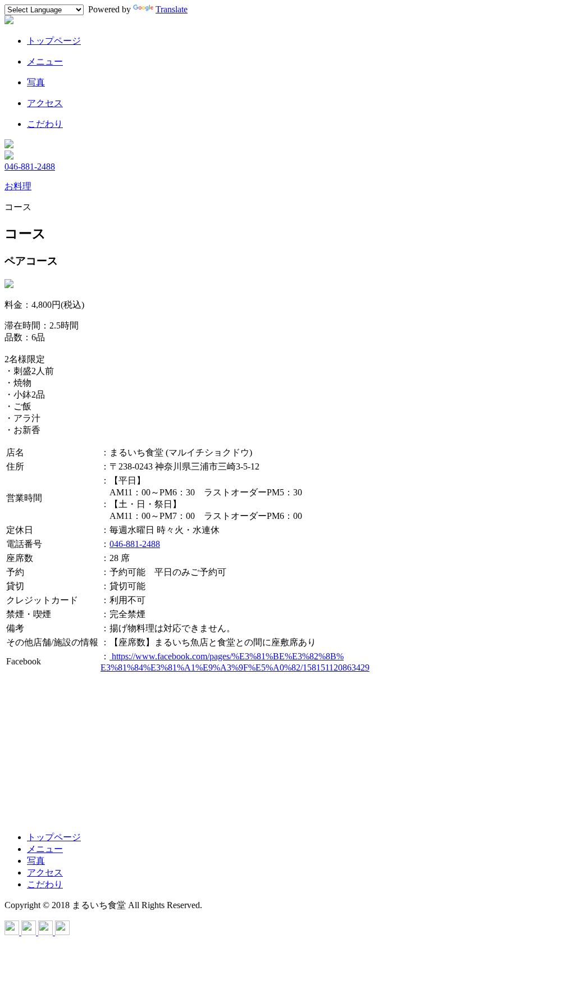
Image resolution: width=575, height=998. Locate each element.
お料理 (17, 186)
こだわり (45, 884)
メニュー (45, 849)
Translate (172, 9)
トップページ (54, 837)
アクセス (45, 872)
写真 (36, 860)
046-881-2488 (29, 166)
